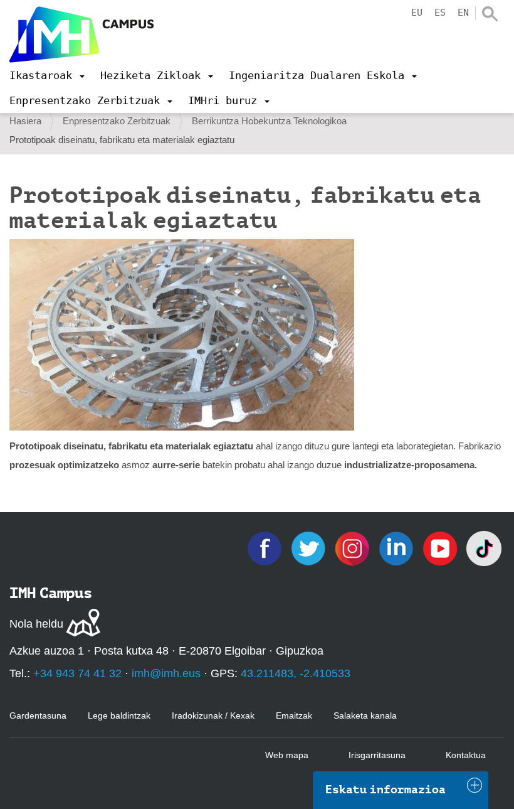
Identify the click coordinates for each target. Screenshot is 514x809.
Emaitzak (294, 715)
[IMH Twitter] (310, 547)
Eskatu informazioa (385, 789)
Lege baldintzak (119, 715)
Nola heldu (36, 624)
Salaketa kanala (365, 715)
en (463, 12)
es (440, 12)
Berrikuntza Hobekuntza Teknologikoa (269, 120)
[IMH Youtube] (441, 547)
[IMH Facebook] (266, 547)
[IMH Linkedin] (397, 547)
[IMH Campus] (81, 34)
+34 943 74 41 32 (77, 673)
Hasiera (25, 120)
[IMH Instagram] (353, 547)
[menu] (47, 75)
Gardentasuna (37, 715)
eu (416, 12)
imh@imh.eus (166, 673)
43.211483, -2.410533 (295, 673)
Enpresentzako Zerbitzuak (116, 120)
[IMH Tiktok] (484, 547)
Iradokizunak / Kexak (213, 715)
